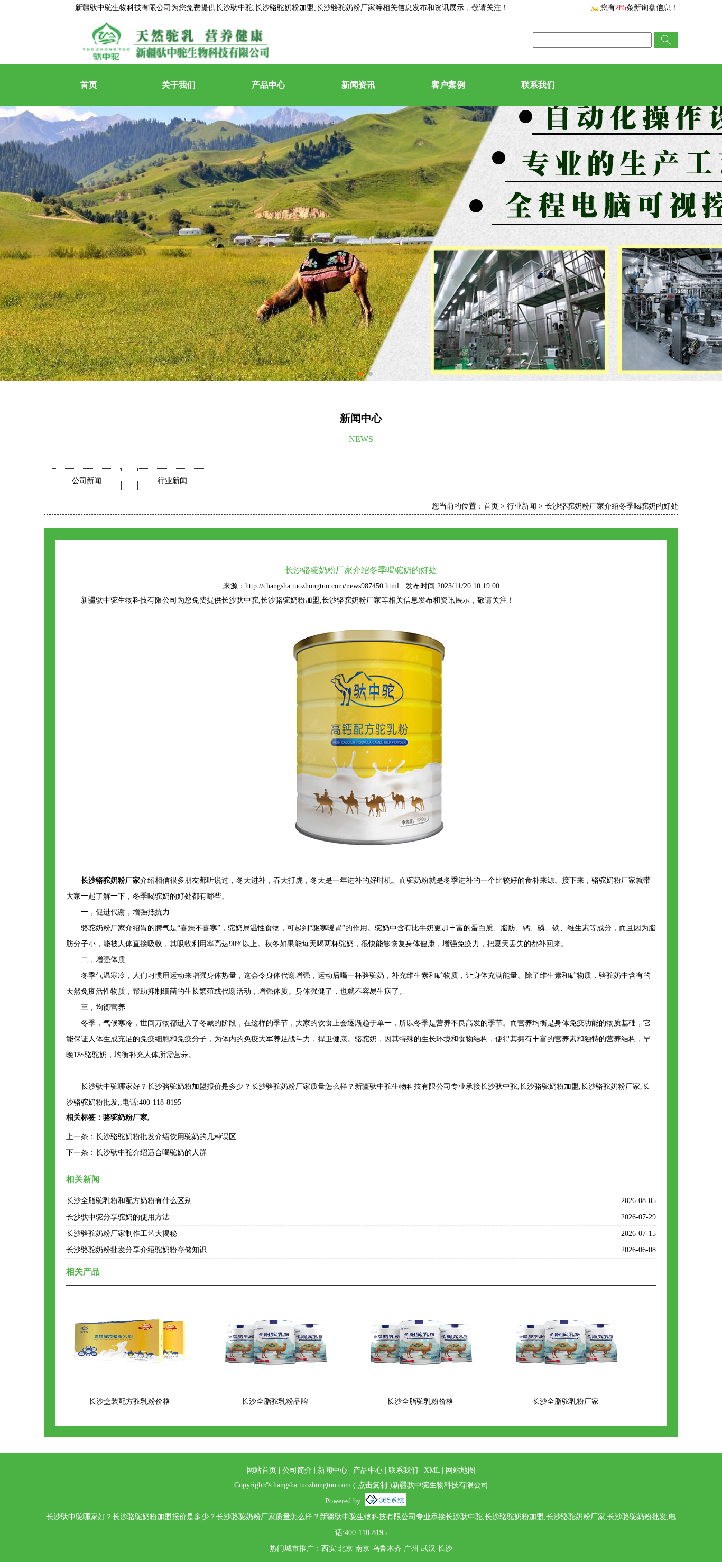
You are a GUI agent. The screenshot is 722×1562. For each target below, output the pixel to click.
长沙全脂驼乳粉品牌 (275, 1402)
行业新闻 (172, 481)
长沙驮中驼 (234, 8)
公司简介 (297, 1470)
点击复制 (372, 1485)
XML (432, 1470)
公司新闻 (86, 481)
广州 (411, 1548)
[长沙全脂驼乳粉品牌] (274, 1303)
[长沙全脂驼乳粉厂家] (565, 1303)
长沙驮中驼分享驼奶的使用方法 (118, 1217)
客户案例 (448, 84)
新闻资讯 (358, 84)
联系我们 (538, 84)
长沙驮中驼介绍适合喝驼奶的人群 (151, 1153)
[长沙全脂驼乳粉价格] (420, 1303)
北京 (345, 1548)
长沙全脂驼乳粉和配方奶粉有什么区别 (129, 1201)
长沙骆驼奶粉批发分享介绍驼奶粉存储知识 (136, 1250)
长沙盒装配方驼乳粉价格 (129, 1402)
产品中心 (268, 84)
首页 (88, 84)
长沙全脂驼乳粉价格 (420, 1402)
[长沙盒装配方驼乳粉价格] (129, 1303)
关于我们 (179, 84)
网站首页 (261, 1470)
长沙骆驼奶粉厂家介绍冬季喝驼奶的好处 (611, 506)
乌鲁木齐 (387, 1548)
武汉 (428, 1548)
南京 (362, 1548)
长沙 (445, 1548)
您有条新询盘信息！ (639, 8)
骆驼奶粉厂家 (125, 1117)
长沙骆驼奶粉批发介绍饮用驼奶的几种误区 (166, 1137)
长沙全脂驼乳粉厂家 (565, 1402)
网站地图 (460, 1470)
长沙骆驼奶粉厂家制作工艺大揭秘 (121, 1233)
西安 (328, 1548)
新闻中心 (332, 1470)
